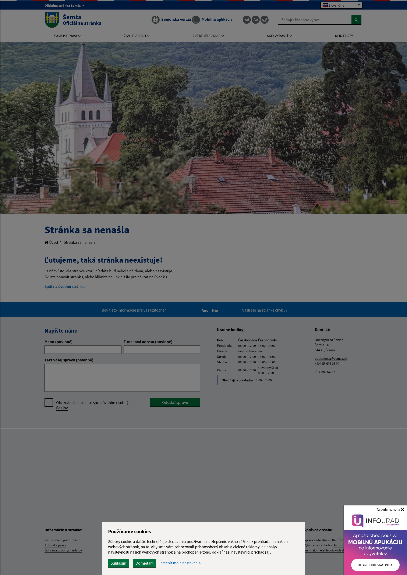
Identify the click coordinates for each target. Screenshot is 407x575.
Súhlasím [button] (118, 563)
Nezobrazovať (389, 509)
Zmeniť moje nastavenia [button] (180, 563)
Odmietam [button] (144, 563)
